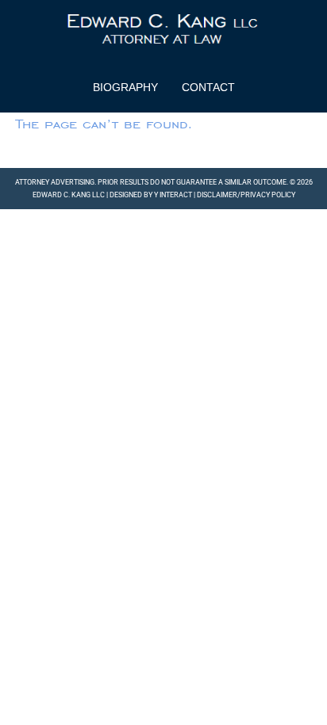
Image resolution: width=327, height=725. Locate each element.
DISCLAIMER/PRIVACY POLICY (246, 195)
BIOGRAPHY (125, 87)
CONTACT (208, 87)
